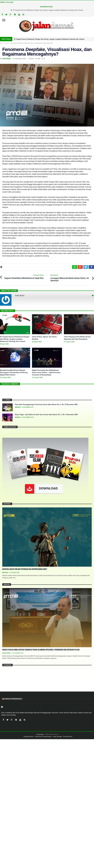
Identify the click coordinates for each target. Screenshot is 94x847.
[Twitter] (6, 14)
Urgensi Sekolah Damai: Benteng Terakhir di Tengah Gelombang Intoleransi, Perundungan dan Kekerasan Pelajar (40, 650)
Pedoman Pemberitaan (43, 736)
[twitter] (85, 267)
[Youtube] (19, 14)
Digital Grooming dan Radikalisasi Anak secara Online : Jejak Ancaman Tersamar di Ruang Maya (46, 372)
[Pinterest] (15, 14)
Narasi (6, 43)
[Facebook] (2, 14)
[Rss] (23, 14)
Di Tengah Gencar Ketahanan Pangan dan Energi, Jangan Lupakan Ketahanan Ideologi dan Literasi (48, 10)
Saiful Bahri (6, 58)
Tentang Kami (28, 736)
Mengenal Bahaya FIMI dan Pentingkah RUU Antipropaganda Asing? (24, 569)
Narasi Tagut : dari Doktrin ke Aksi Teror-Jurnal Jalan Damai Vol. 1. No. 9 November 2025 (46, 414)
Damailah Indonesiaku (13, 699)
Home (1, 43)
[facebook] (91, 267)
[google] (80, 267)
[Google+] (10, 14)
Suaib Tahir (6, 653)
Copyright (39, 734)
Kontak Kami (67, 736)
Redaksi (18, 407)
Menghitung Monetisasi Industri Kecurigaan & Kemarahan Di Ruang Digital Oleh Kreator (14, 372)
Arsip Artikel (57, 736)
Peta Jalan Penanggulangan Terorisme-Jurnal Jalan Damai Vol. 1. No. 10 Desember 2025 (46, 404)
